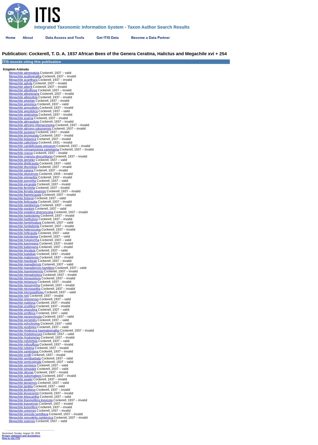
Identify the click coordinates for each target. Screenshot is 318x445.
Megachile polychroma (24, 323)
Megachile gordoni (21, 208)
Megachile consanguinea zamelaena (34, 149)
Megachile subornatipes (25, 376)
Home (10, 38)
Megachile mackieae (23, 261)
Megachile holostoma (23, 236)
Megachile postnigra (23, 327)
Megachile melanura (23, 282)
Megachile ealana (21, 170)
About (28, 38)
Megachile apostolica (23, 111)
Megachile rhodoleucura (25, 334)
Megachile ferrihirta (22, 188)
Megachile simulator (22, 369)
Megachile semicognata (25, 362)
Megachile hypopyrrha (24, 240)
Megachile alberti (20, 87)
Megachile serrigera (22, 365)
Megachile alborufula (23, 97)
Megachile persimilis (23, 320)
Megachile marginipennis (26, 271)
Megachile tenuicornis (24, 393)
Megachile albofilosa (23, 90)
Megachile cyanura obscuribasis (31, 156)
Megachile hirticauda (23, 233)
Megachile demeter (22, 160)
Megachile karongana (24, 243)
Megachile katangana (23, 247)
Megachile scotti (20, 355)
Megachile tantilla (21, 386)
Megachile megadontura (25, 275)
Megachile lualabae (22, 254)
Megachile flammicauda (25, 195)
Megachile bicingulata (24, 135)
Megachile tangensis (23, 383)
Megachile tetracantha (24, 396)
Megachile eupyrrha (22, 181)
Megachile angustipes (24, 107)
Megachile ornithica (22, 313)
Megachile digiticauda (24, 163)
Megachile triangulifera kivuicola (31, 400)
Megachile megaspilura (25, 278)
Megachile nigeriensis (24, 299)
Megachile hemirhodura (25, 222)
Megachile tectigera (22, 390)
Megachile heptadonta (24, 226)
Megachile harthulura (23, 219)
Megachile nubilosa (22, 302)
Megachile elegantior (23, 177)
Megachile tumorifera (23, 407)
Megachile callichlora (23, 142)
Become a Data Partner (150, 38)
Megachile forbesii (21, 198)
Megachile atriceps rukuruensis (30, 128)
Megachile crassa (21, 153)
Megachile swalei (21, 379)
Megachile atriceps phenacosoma (32, 125)
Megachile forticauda (23, 201)
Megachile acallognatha (25, 76)
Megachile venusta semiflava (28, 414)
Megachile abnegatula (24, 73)
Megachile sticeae (21, 372)
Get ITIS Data (108, 38)
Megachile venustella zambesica (31, 417)
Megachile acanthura (23, 80)
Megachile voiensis (22, 421)
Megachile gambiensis (24, 205)
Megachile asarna (21, 118)
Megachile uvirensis (22, 410)
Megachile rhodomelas (24, 337)
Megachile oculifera (22, 306)
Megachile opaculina (23, 309)
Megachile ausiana (22, 132)
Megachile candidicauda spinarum (32, 146)
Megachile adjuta (20, 83)
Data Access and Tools (64, 38)
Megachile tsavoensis (23, 403)
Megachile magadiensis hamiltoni (31, 268)
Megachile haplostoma (24, 215)
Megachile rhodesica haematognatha (34, 330)
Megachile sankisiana (24, 351)
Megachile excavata (22, 184)
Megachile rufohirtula (23, 341)
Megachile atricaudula (24, 121)
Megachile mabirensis (24, 257)
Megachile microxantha (24, 289)
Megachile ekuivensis (23, 174)
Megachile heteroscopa (25, 229)
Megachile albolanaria (24, 94)
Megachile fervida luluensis (27, 191)
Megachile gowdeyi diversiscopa (31, 212)
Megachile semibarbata (25, 358)
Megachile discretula (23, 167)
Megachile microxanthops (26, 292)
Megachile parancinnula (25, 316)
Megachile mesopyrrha (24, 285)
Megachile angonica (23, 104)
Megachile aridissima (23, 114)
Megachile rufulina (21, 348)
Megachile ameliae (22, 100)
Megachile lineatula (22, 250)
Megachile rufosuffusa (24, 344)
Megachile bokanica (22, 139)
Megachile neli (19, 295)
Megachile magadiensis (25, 264)
